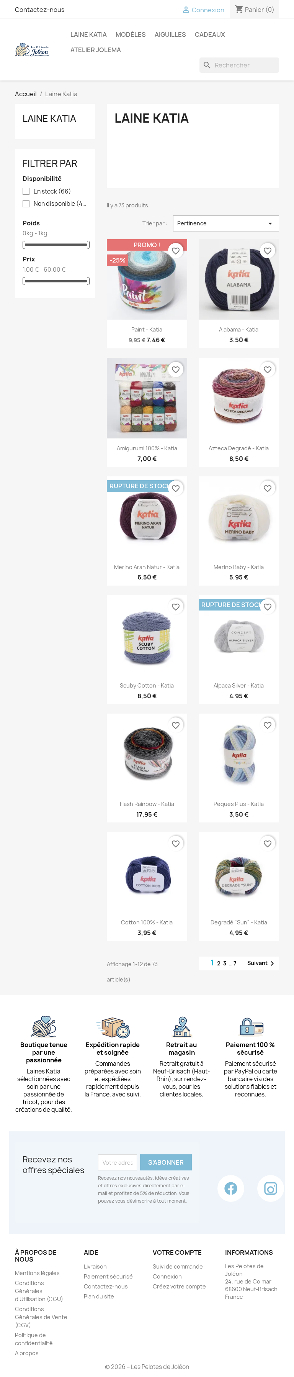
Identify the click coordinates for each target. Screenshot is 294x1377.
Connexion (167, 1276)
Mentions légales (37, 1273)
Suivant (262, 963)
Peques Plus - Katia (239, 803)
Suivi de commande (178, 1266)
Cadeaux (210, 34)
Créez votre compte (179, 1286)
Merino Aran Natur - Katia (147, 567)
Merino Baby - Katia (239, 567)
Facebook (230, 1188)
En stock (52, 191)
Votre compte (177, 1252)
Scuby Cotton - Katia (147, 685)
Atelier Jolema (95, 50)
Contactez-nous (40, 9)
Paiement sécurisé (108, 1276)
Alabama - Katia (238, 329)
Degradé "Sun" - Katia (239, 922)
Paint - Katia (146, 329)
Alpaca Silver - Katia (239, 685)
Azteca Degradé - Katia (239, 448)
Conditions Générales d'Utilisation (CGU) (39, 1291)
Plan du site (99, 1296)
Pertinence (226, 223)
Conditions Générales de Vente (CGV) (41, 1317)
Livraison (95, 1266)
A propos (27, 1353)
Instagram (270, 1188)
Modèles (131, 34)
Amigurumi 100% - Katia (147, 448)
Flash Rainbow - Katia (147, 803)
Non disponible (60, 204)
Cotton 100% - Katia (147, 922)
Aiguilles (170, 34)
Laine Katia (88, 34)
